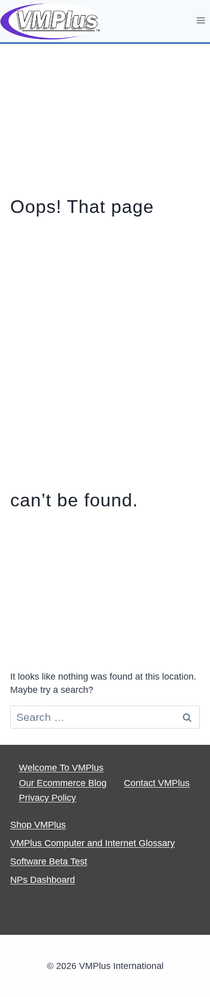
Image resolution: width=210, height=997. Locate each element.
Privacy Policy (47, 798)
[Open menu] (200, 20)
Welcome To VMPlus (61, 768)
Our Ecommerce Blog (63, 783)
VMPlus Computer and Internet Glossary (92, 843)
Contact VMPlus (157, 783)
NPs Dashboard (42, 880)
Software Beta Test (48, 861)
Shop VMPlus (38, 825)
